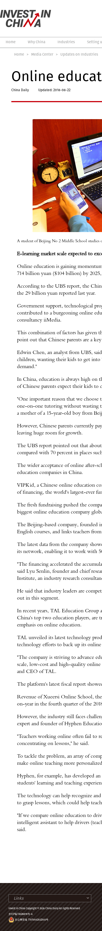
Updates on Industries (79, 54)
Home (11, 42)
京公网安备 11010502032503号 (31, 919)
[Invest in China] (25, 12)
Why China (36, 42)
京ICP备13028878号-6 (20, 914)
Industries (66, 42)
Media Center (42, 54)
